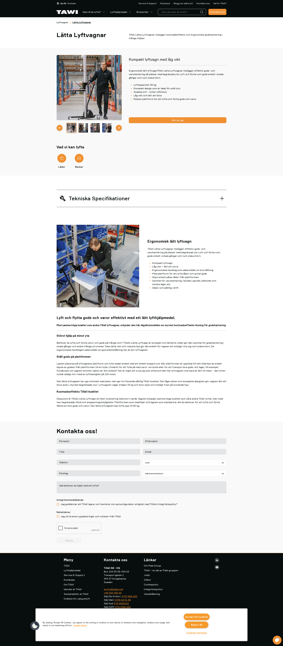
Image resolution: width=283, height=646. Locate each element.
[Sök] (202, 12)
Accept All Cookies (196, 617)
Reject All (196, 625)
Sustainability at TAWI (76, 593)
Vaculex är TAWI (73, 589)
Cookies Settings (196, 633)
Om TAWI (69, 584)
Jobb (147, 575)
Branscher (142, 11)
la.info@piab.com (113, 589)
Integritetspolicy (153, 589)
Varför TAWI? (219, 3)
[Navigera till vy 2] (83, 128)
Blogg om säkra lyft (183, 3)
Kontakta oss (203, 3)
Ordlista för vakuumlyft (77, 598)
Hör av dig (177, 120)
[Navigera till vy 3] (95, 128)
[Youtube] (217, 567)
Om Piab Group (152, 565)
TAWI (67, 565)
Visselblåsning (152, 593)
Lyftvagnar (62, 22)
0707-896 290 (129, 596)
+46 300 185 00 (113, 592)
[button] (35, 626)
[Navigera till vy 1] (71, 128)
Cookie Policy (80, 625)
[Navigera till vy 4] (107, 128)
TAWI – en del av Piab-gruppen (161, 570)
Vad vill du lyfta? (92, 11)
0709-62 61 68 (123, 599)
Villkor (147, 579)
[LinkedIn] (217, 560)
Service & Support (148, 3)
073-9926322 (121, 603)
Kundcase (165, 3)
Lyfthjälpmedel (118, 11)
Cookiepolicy (151, 584)
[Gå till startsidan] (67, 12)
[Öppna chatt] (277, 640)
